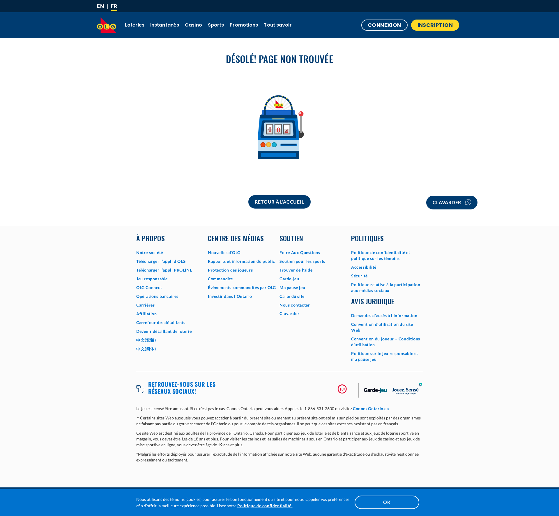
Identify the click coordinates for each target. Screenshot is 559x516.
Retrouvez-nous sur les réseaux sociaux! (181, 388)
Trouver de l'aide (296, 269)
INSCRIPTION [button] (435, 25)
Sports (216, 25)
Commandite (220, 278)
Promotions (244, 25)
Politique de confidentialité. (264, 505)
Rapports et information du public (241, 261)
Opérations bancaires (157, 296)
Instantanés (164, 25)
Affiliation (146, 313)
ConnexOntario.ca (371, 408)
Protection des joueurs (230, 269)
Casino (193, 25)
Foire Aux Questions (300, 252)
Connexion (384, 25)
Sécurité (359, 275)
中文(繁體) (146, 339)
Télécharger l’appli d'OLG (161, 261)
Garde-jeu (289, 278)
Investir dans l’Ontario (230, 296)
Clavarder (447, 202)
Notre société (149, 252)
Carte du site (292, 296)
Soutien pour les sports (302, 261)
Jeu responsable (152, 278)
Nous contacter (295, 304)
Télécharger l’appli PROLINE (164, 269)
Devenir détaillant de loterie (164, 331)
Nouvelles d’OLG (224, 252)
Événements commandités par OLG (242, 287)
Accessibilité (363, 267)
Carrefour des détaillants (160, 322)
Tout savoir (277, 25)
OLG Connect (149, 287)
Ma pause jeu (292, 287)
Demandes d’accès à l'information (384, 315)
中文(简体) (146, 348)
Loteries (134, 25)
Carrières (145, 304)
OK (387, 502)
